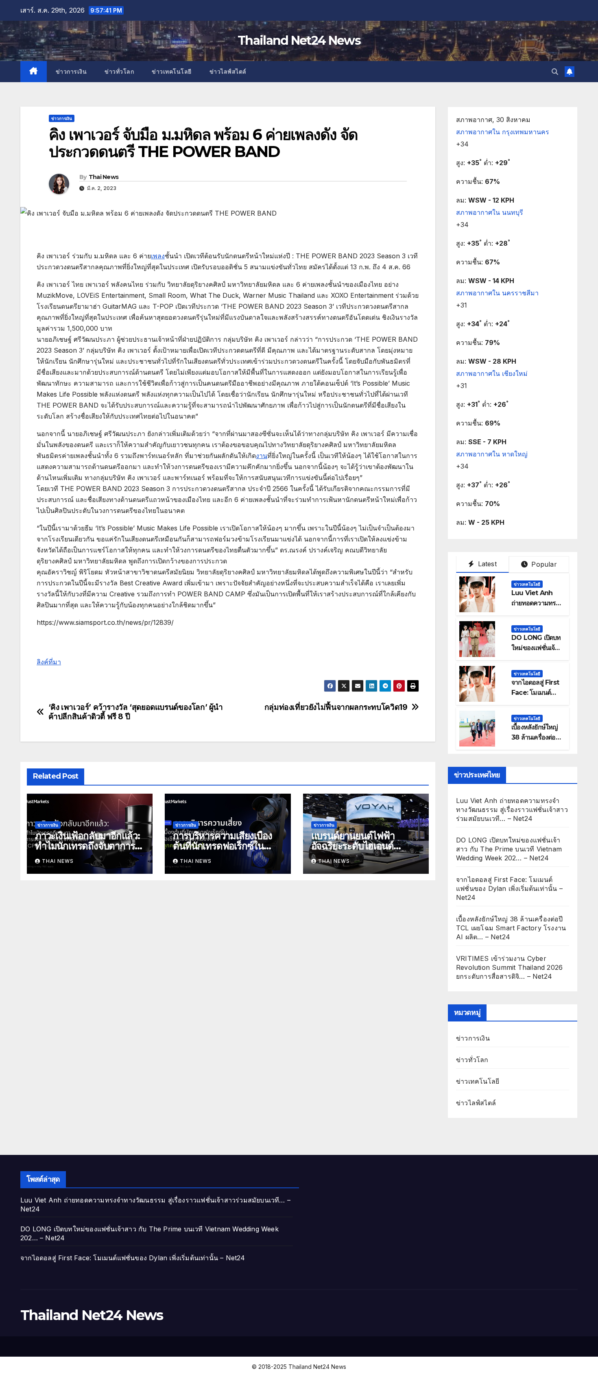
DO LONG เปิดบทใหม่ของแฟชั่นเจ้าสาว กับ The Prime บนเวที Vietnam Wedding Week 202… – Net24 (509, 849)
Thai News (104, 177)
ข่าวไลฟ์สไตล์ (228, 71)
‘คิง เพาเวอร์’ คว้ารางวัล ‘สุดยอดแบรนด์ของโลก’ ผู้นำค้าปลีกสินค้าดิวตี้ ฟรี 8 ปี (135, 712)
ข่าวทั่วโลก (119, 71)
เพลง (158, 256)
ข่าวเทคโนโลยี (172, 71)
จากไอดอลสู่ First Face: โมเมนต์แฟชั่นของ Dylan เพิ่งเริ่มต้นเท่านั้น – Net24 (509, 888)
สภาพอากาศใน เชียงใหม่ (492, 373)
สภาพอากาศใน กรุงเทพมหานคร (502, 132)
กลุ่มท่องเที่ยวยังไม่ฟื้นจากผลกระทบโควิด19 (336, 707)
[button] (555, 72)
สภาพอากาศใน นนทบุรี (489, 212)
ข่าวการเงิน (71, 71)
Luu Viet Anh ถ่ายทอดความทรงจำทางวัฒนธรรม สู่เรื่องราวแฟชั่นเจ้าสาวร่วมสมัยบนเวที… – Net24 (512, 810)
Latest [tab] (486, 564)
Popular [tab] (543, 564)
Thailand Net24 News (299, 40)
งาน (261, 456)
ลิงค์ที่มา (49, 662)
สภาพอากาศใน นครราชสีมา (497, 293)
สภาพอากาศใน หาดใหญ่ (492, 454)
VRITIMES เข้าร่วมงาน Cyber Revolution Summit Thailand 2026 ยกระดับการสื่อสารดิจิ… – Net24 (509, 967)
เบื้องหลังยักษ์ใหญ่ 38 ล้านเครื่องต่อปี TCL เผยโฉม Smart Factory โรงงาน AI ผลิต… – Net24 (511, 928)
